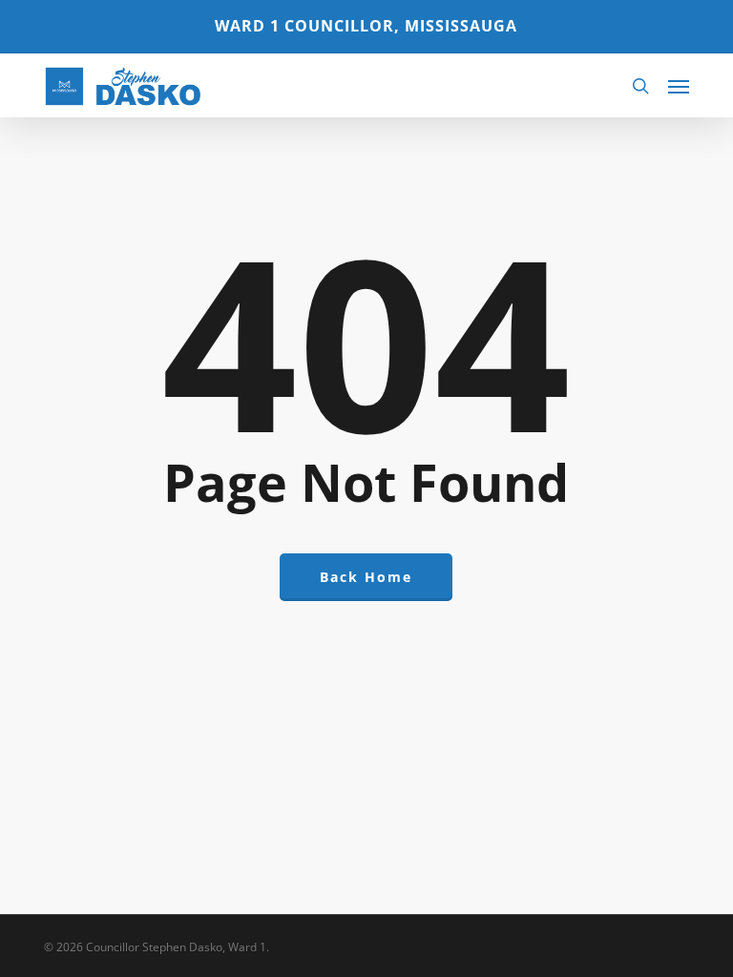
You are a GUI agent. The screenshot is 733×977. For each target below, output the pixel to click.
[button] (678, 85)
